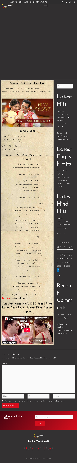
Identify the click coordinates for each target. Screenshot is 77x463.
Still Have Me (62, 187)
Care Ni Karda (62, 221)
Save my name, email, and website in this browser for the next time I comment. (34, 401)
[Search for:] (65, 86)
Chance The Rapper (64, 171)
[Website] (64, 397)
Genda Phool (62, 133)
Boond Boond (62, 218)
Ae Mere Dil (61, 234)
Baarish (60, 130)
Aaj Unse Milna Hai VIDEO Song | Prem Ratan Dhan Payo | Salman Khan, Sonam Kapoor (27, 307)
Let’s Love (60, 174)
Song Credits (27, 130)
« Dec (59, 276)
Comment (5, 364)
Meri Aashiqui (62, 136)
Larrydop (60, 315)
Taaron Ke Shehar (64, 139)
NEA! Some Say (63, 177)
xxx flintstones (62, 324)
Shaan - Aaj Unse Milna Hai (27, 83)
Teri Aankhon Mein (64, 225)
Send (39, 423)
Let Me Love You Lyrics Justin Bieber (64, 318)
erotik (59, 327)
